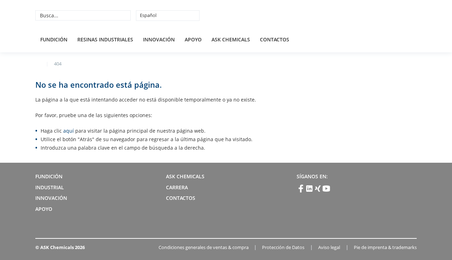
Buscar (124, 15)
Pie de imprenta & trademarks (385, 247)
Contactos (274, 39)
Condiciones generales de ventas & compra (204, 247)
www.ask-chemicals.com (38, 63)
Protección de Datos (283, 247)
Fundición (53, 39)
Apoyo (193, 39)
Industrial (49, 187)
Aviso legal (329, 247)
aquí (68, 130)
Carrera (177, 187)
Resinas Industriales (105, 39)
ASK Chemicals (364, 15)
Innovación (159, 39)
